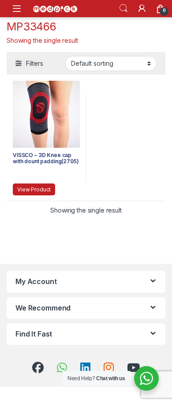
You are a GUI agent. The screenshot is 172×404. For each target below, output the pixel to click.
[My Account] (142, 8)
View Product (34, 189)
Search (123, 8)
